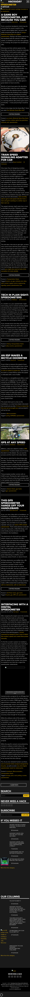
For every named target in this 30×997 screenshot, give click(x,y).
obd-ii (2, 283)
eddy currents (10, 346)
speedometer (14, 122)
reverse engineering (19, 283)
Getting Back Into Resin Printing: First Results (16, 859)
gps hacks (19, 489)
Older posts (13, 785)
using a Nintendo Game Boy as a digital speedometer (13, 34)
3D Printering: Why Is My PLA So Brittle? (16, 931)
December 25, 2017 (6, 612)
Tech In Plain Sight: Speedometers (15, 296)
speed (9, 285)
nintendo (3, 122)
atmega (8, 775)
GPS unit (15, 595)
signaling (3, 285)
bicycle (8, 595)
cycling (8, 415)
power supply (9, 283)
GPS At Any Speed (13, 442)
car (11, 281)
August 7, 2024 (5, 360)
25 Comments (14, 863)
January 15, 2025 (5, 22)
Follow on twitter (4, 805)
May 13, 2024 (4, 444)
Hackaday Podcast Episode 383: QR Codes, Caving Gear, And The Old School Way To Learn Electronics (17, 909)
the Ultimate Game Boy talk (15, 110)
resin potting (18, 775)
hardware (9, 771)
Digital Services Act (14, 986)
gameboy (24, 120)
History (9, 344)
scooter (24, 775)
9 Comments (22, 510)
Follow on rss (9, 805)
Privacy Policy (26, 984)
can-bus (8, 120)
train (21, 285)
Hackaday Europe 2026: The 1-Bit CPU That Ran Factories (16, 835)
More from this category (8, 868)
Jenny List (13, 360)
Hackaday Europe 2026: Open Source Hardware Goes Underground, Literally (16, 844)
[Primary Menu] (28, 1)
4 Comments (20, 360)
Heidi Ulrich (15, 22)
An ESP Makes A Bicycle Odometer (14, 357)
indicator (18, 281)
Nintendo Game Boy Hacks (21, 118)
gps (14, 281)
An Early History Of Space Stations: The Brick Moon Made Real (17, 826)
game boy (18, 120)
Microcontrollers (11, 413)
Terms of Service (5, 986)
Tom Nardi (16, 612)
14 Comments (14, 927)
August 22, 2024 (5, 299)
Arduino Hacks (11, 489)
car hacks (9, 118)
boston (8, 281)
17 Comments (14, 953)
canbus (13, 120)
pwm (12, 775)
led (22, 281)
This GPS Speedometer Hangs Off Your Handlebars (12, 504)
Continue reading (19, 114)
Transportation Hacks (13, 279)
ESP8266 (13, 415)
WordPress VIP (18, 989)
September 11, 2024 (6, 162)
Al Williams (14, 299)
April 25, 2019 (4, 510)
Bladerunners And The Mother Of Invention (16, 852)
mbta (24, 281)
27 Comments (14, 935)
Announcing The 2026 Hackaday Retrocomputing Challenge (16, 948)
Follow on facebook (2, 805)
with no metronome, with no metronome (13, 585)
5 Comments (23, 612)
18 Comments (14, 830)
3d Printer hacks (11, 593)
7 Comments (14, 849)
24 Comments (14, 839)
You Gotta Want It (15, 901)
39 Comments (21, 444)
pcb (8, 122)
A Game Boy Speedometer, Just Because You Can (14, 17)
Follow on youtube (7, 805)
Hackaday (15, 1)
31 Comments (14, 856)
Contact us (12, 805)
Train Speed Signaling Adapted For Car (14, 157)
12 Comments (14, 903)
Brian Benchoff (14, 510)
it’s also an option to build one (10, 370)
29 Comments (22, 299)
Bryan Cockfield (17, 162)
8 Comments (22, 22)
